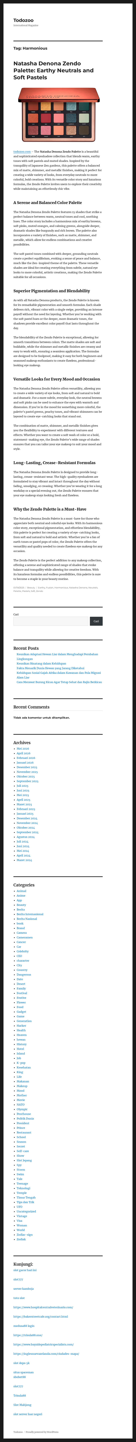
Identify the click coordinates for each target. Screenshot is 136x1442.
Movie (21, 1100)
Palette (17, 591)
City (19, 965)
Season (21, 1141)
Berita (21, 909)
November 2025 (27, 772)
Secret (21, 1146)
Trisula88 (19, 1395)
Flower (21, 1002)
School (21, 1137)
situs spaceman (23, 1372)
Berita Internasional (30, 914)
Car (19, 946)
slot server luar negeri (27, 1414)
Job (19, 1058)
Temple (22, 1193)
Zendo (39, 591)
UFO (19, 1206)
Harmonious (61, 587)
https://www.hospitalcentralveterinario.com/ (43, 1307)
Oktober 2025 (26, 776)
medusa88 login (23, 1326)
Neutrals (93, 587)
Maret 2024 (24, 860)
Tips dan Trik (25, 1202)
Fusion (49, 587)
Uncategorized (26, 1211)
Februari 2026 (26, 758)
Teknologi (23, 1188)
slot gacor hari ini (24, 1270)
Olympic (22, 1109)
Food (20, 1007)
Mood (20, 1090)
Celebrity (23, 951)
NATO (21, 1104)
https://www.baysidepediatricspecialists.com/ (43, 1344)
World (21, 1230)
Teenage (22, 1183)
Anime (21, 895)
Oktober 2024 (26, 827)
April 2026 (24, 753)
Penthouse (24, 1114)
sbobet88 (19, 1377)
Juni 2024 (23, 846)
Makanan (23, 1081)
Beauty (31, 587)
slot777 (18, 1279)
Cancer (21, 942)
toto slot (19, 1298)
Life (19, 1076)
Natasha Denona (78, 587)
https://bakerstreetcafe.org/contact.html (40, 1316)
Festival (22, 993)
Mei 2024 (23, 850)
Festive (21, 997)
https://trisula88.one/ (27, 1335)
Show (20, 1155)
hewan (21, 1039)
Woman (22, 1225)
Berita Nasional (27, 918)
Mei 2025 (23, 795)
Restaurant (24, 1132)
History (22, 1044)
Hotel (20, 1049)
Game (20, 1016)
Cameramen (25, 937)
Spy (19, 1165)
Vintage (22, 1216)
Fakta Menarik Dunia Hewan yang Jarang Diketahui (50, 668)
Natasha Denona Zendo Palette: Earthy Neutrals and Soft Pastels (53, 70)
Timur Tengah (26, 1197)
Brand (21, 928)
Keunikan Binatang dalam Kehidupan (41, 663)
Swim (20, 1174)
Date (20, 979)
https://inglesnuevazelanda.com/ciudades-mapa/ (46, 1353)
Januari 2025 (25, 813)
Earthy (41, 587)
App (19, 900)
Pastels (26, 591)
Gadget (21, 1011)
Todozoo (23, 20)
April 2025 (23, 799)
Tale (19, 1179)
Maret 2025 (24, 804)
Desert (21, 983)
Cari (16, 614)
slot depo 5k (21, 1363)
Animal (21, 891)
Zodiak (21, 1239)
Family (21, 988)
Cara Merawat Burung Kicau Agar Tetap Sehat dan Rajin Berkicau (59, 682)
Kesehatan (24, 1067)
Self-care (23, 1151)
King (20, 1072)
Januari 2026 (25, 762)
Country (22, 970)
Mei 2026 (23, 748)
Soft (33, 591)
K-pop (21, 1062)
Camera (22, 932)
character (23, 960)
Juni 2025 (23, 790)
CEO (19, 956)
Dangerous (24, 974)
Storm (21, 1169)
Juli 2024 (22, 841)
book (20, 923)
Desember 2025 (27, 767)
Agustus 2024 (26, 837)
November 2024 (27, 823)
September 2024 (27, 832)
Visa (19, 1220)
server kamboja (23, 1288)
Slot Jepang (24, 1160)
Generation (24, 1021)
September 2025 (27, 781)
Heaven (22, 1035)
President (23, 1123)
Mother (22, 1095)
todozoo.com (22, 151)
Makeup (22, 1086)
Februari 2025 (26, 809)
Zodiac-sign (25, 1234)
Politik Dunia (25, 1118)
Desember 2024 (27, 818)
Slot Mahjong (22, 1405)
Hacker (21, 1025)
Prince (21, 1127)
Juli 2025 (22, 785)
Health (21, 1030)
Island (21, 1053)
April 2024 (23, 855)
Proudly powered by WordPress (42, 1432)
